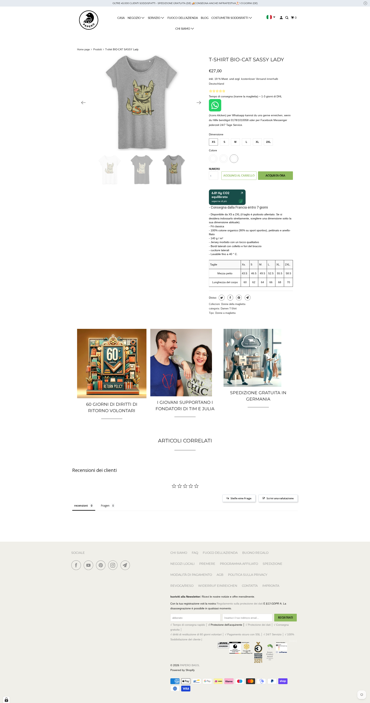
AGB (220, 575)
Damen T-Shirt (229, 308)
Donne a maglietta (225, 313)
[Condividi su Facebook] (229, 298)
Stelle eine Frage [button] (240, 498)
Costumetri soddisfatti (230, 17)
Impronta (270, 586)
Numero (214, 169)
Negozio (134, 17)
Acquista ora (275, 175)
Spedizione (272, 564)
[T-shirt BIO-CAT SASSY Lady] (141, 102)
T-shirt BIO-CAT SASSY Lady (246, 59)
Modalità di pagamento (191, 575)
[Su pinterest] (238, 298)
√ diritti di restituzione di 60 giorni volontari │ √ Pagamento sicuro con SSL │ (216, 634)
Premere (207, 564)
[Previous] (83, 102)
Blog (205, 17)
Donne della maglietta (233, 304)
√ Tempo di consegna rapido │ (189, 624)
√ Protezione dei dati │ (260, 624)
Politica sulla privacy (247, 575)
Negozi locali (182, 564)
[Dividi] (221, 298)
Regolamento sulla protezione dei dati (240, 603)
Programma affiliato (239, 564)
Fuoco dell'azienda (182, 17)
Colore (213, 150)
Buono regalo (255, 553)
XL (257, 142)
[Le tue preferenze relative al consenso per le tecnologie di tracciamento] (6, 699)
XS (213, 142)
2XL (268, 142)
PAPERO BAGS (189, 665)
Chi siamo (183, 28)
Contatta (250, 586)
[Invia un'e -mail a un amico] (247, 298)
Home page (83, 49)
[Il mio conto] (281, 17)
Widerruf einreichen (217, 586)
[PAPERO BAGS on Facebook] (77, 565)
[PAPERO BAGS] (88, 20)
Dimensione (216, 134)
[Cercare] (287, 17)
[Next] (199, 102)
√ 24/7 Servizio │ (274, 634)
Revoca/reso (181, 586)
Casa (121, 17)
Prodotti (97, 49)
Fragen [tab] (105, 505)
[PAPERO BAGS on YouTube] (89, 565)
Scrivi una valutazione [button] (280, 498)
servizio (154, 17)
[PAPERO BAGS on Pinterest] (101, 565)
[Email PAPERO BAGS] (126, 565)
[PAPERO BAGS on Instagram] (114, 565)
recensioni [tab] (81, 505)
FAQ (195, 553)
